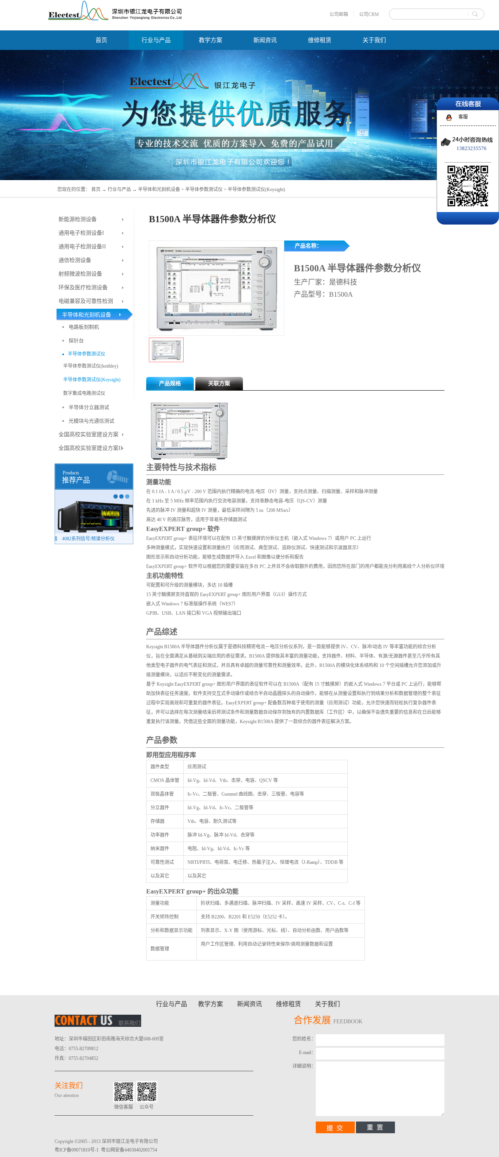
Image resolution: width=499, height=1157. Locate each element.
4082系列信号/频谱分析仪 (85, 538)
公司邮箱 (338, 14)
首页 (101, 40)
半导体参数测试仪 (204, 189)
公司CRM (369, 14)
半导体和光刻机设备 (159, 189)
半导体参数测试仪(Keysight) (256, 189)
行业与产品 (119, 189)
